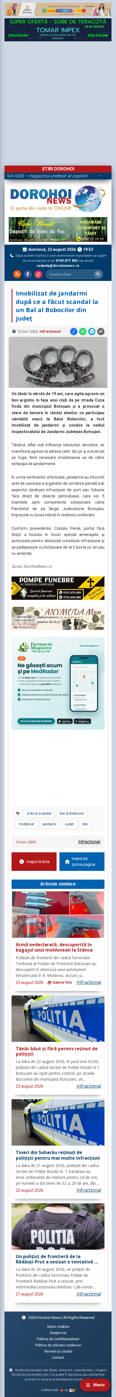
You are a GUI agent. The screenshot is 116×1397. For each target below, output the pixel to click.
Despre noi (58, 1333)
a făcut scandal (39, 813)
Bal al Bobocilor (72, 813)
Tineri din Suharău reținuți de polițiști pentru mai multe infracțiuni (58, 1155)
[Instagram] (39, 274)
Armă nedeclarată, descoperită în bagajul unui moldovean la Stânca (54, 947)
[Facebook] (28, 274)
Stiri (85, 824)
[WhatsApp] (82, 331)
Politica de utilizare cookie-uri (58, 1345)
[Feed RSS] (17, 274)
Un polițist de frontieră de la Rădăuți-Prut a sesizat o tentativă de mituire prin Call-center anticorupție (58, 1259)
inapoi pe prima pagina (83, 861)
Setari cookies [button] (58, 1327)
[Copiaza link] (100, 331)
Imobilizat (26, 824)
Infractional (50, 331)
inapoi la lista (38, 861)
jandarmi (49, 824)
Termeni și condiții (58, 1351)
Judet (69, 824)
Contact (58, 1358)
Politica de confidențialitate (58, 1339)
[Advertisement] (58, 102)
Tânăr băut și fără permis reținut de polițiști (57, 1051)
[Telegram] (91, 331)
